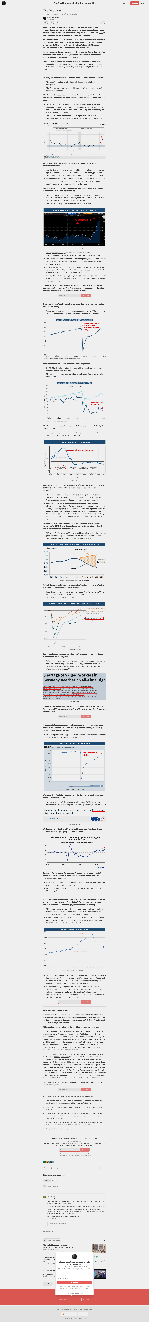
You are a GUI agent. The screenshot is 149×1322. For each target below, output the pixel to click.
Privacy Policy (87, 1288)
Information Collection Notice (74, 1288)
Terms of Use (83, 1286)
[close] (91, 1254)
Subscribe (74, 1282)
